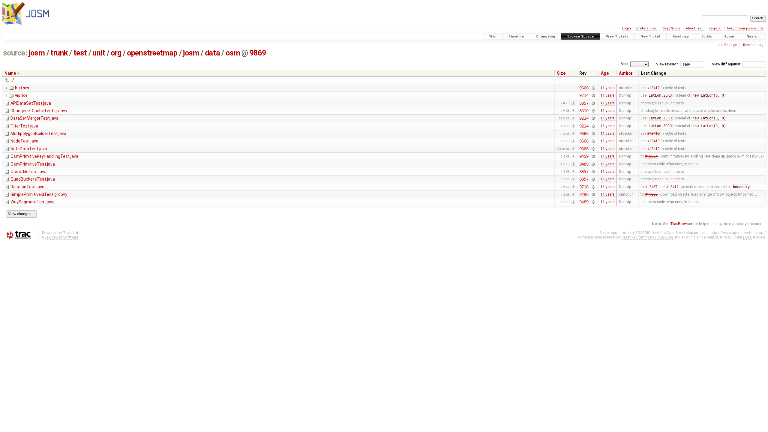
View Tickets (617, 36)
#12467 (651, 187)
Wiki (492, 36)
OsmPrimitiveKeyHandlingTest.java (44, 156)
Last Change (727, 45)
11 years (608, 88)
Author (626, 73)
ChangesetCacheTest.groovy (38, 110)
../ (12, 80)
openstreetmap (152, 53)
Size (561, 73)
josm (36, 53)
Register (715, 28)
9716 (584, 186)
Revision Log (753, 45)
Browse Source (580, 36)
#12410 (653, 88)
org (116, 53)
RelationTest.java (27, 186)
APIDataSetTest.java (30, 103)
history (22, 88)
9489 (584, 164)
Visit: (625, 64)
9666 (584, 88)
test (80, 53)
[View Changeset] (593, 88)
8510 (584, 110)
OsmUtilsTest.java (28, 171)
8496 (584, 194)
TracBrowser (681, 223)
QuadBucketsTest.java (32, 179)
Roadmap (681, 36)
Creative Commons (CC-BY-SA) (647, 237)
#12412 (672, 187)
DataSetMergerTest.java (34, 118)
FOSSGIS (642, 232)
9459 (584, 156)
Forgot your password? (745, 28)
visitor (21, 95)
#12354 (651, 156)
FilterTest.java (24, 126)
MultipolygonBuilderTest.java (38, 133)
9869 (258, 53)
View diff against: (727, 64)
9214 (584, 95)
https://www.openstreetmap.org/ (738, 232)
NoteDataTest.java (28, 148)
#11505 (651, 194)
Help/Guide (671, 28)
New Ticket (650, 36)
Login (626, 28)
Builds (706, 36)
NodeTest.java (24, 141)
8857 (584, 103)
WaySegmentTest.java (32, 202)
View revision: (668, 64)
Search (753, 36)
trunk (59, 53)
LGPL (747, 237)
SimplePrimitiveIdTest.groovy (38, 194)
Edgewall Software (62, 237)
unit (98, 53)
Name (10, 73)
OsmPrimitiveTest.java (32, 164)
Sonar (729, 36)
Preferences (646, 28)
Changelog (545, 36)
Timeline (516, 36)
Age (605, 73)
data (212, 53)
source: (15, 53)
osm (233, 53)
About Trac (695, 28)
